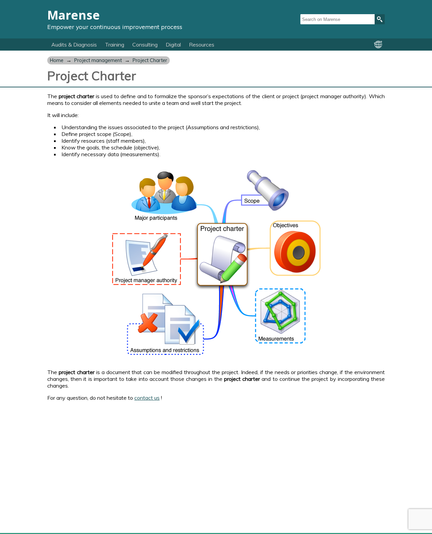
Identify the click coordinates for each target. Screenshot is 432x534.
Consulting (145, 44)
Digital (173, 44)
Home (56, 60)
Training (114, 44)
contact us (147, 397)
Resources (201, 44)
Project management (98, 60)
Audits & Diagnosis (74, 44)
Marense (73, 15)
